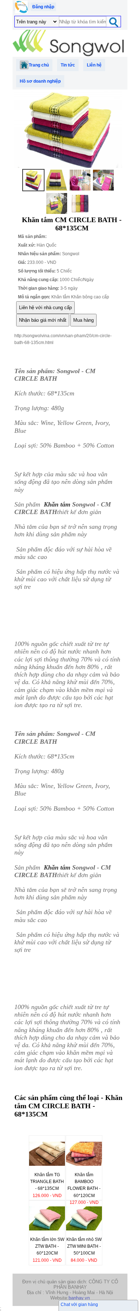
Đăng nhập (43, 6)
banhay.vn (79, 1298)
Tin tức (68, 65)
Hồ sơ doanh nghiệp (40, 81)
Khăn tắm (57, 504)
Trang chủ (39, 65)
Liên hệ (94, 65)
